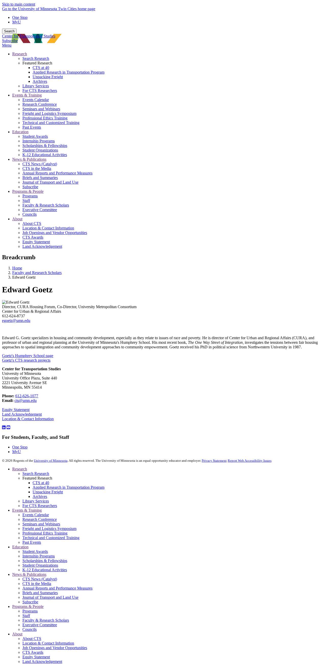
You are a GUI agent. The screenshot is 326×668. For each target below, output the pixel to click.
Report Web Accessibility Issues (249, 460)
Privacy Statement (214, 460)
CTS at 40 (41, 483)
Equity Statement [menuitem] (36, 242)
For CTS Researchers (39, 505)
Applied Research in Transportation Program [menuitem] (68, 72)
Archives (40, 496)
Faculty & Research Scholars (45, 620)
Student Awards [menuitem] (35, 136)
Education (20, 547)
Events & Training (27, 510)
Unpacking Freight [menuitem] (48, 77)
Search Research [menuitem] (35, 58)
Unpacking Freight (48, 492)
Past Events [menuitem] (31, 127)
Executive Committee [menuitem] (39, 210)
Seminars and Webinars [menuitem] (41, 109)
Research (19, 469)
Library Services (35, 501)
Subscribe (10, 40)
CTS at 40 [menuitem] (41, 67)
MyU (16, 22)
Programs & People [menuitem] (28, 191)
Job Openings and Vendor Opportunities (54, 648)
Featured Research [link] (37, 63)
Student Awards (35, 551)
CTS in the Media (36, 583)
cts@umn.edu (26, 400)
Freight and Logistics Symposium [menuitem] (49, 113)
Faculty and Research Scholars (37, 272)
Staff (26, 616)
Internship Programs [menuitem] (38, 141)
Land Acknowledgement (22, 414)
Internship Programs (38, 556)
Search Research (35, 473)
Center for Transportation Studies (28, 36)
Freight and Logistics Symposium (49, 528)
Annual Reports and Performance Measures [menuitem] (57, 173)
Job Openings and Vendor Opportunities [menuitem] (54, 232)
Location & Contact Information (28, 419)
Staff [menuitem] (26, 200)
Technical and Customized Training (50, 538)
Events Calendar (35, 515)
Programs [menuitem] (30, 196)
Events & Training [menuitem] (27, 95)
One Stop (20, 17)
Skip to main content (18, 4)
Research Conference (39, 519)
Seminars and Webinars (41, 524)
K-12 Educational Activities (44, 570)
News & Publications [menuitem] (29, 159)
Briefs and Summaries (40, 593)
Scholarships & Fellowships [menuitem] (44, 145)
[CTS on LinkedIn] (4, 427)
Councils (29, 629)
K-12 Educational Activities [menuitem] (44, 155)
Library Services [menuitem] (35, 86)
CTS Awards (32, 652)
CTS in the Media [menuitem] (36, 168)
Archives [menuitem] (40, 81)
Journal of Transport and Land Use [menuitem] (50, 182)
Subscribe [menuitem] (30, 187)
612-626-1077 (26, 396)
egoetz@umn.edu (16, 320)
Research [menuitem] (19, 54)
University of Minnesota (50, 460)
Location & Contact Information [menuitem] (48, 228)
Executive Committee (39, 625)
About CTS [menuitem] (31, 223)
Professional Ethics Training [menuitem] (44, 118)
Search (9, 31)
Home (17, 268)
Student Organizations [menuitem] (40, 150)
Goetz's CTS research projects (26, 360)
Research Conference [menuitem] (39, 104)
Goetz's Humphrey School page (27, 355)
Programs (30, 611)
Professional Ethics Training (44, 533)
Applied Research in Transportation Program (68, 487)
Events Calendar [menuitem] (35, 100)
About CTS (31, 638)
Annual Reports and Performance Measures (57, 588)
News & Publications (29, 574)
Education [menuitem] (20, 132)
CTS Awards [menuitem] (32, 237)
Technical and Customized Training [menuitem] (50, 122)
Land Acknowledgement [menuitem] (42, 246)
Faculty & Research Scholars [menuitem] (45, 205)
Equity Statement (16, 409)
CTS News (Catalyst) (39, 579)
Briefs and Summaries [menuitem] (40, 177)
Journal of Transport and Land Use (50, 597)
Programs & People (28, 606)
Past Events (31, 542)
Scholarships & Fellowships (44, 560)
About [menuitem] (17, 219)
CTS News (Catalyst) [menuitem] (39, 164)
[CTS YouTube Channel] (8, 427)
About (17, 634)
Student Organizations (40, 565)
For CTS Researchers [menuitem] (39, 90)
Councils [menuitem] (29, 214)
